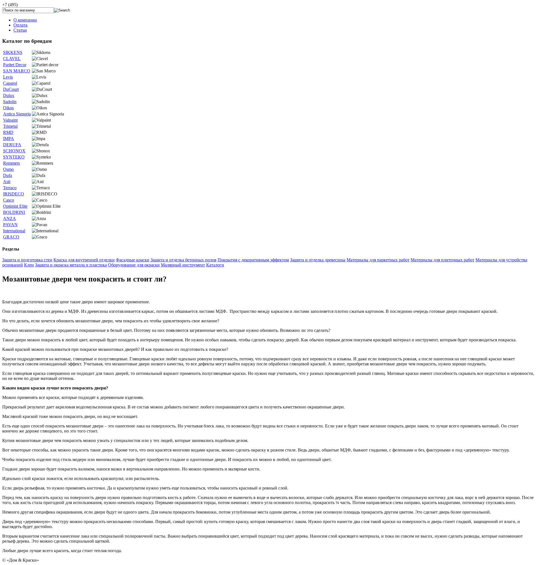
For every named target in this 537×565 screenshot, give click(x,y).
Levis (8, 77)
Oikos (8, 107)
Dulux (8, 95)
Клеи (29, 265)
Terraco (10, 187)
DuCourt (11, 89)
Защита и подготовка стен (27, 259)
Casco (8, 200)
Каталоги (215, 265)
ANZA (9, 218)
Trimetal (10, 126)
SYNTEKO (14, 157)
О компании (25, 20)
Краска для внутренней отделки (84, 259)
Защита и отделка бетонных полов (183, 259)
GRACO (11, 237)
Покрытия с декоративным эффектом (253, 259)
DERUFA (12, 144)
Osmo (8, 169)
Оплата (20, 25)
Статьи (20, 30)
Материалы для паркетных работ (378, 259)
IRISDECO (13, 194)
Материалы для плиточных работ (442, 259)
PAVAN (10, 224)
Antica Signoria (17, 114)
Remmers (11, 163)
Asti (6, 181)
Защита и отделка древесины (317, 259)
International (14, 230)
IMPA (8, 138)
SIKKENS (12, 52)
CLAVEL (12, 58)
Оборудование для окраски (134, 265)
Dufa (7, 175)
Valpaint (10, 120)
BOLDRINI (14, 212)
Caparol (10, 83)
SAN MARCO (16, 70)
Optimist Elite (15, 206)
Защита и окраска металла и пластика (71, 265)
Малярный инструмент (183, 265)
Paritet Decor (14, 64)
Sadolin (10, 101)
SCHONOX (14, 150)
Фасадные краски (132, 259)
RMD (8, 132)
